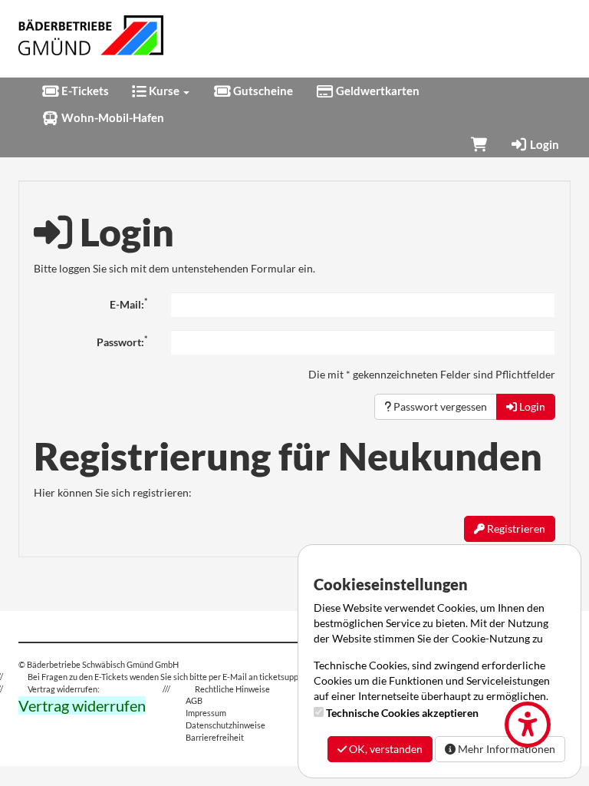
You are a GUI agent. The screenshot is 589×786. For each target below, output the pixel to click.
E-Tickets (84, 90)
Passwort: (122, 341)
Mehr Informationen (505, 748)
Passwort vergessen (439, 406)
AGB (194, 700)
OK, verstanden (385, 748)
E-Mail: (128, 304)
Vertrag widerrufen (82, 705)
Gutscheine (262, 90)
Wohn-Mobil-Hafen (111, 117)
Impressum (206, 713)
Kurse (164, 90)
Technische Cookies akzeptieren (402, 712)
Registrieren (515, 528)
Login (543, 144)
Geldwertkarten (377, 90)
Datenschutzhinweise (225, 725)
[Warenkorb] (479, 144)
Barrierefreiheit (215, 737)
